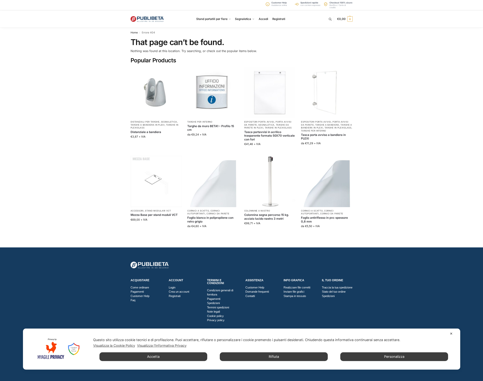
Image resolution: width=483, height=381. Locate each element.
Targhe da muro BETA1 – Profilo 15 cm (210, 128)
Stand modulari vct (158, 210)
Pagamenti (137, 291)
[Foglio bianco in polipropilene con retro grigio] (213, 181)
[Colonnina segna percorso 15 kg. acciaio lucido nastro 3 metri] (269, 181)
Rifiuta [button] (274, 357)
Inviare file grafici (294, 291)
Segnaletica (169, 121)
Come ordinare (140, 287)
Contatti (250, 296)
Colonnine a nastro (257, 210)
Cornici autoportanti (203, 212)
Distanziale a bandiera (146, 132)
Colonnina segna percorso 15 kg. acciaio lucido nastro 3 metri (266, 216)
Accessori (137, 210)
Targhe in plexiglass (278, 127)
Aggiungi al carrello (156, 144)
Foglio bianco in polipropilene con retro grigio (210, 219)
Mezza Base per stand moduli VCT (154, 215)
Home (134, 32)
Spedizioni (213, 303)
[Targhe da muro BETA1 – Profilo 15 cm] (213, 92)
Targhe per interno (199, 121)
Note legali (213, 311)
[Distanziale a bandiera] (156, 92)
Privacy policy (216, 320)
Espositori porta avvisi (259, 121)
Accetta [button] (153, 357)
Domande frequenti (257, 291)
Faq (133, 300)
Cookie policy (215, 316)
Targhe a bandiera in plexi (148, 125)
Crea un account (179, 291)
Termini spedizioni (218, 307)
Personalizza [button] (394, 357)
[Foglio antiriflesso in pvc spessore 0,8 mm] (326, 181)
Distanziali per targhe (145, 121)
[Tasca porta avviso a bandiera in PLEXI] (326, 92)
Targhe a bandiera (327, 125)
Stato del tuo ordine (334, 291)
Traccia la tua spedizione (337, 287)
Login (172, 287)
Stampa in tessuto (295, 296)
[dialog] (241, 349)
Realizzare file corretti (297, 287)
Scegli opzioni (213, 142)
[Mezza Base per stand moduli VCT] (156, 181)
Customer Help (140, 296)
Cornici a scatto (198, 210)
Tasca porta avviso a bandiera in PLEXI (323, 136)
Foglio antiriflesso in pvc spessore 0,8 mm (324, 219)
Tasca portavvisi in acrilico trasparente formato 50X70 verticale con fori (269, 135)
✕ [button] (451, 334)
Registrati (174, 296)
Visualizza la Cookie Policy (114, 346)
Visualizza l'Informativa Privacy (162, 346)
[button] (344, 19)
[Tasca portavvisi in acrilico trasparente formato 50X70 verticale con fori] (269, 92)
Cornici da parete (217, 213)
